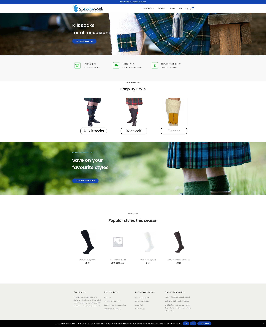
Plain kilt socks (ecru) (148, 260)
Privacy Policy (139, 305)
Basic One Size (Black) (118, 260)
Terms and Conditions (112, 309)
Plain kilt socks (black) (87, 260)
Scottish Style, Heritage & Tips (115, 305)
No (193, 323)
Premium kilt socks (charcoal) (179, 260)
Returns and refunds (142, 301)
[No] (263, 323)
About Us (107, 298)
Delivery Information (142, 298)
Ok (186, 323)
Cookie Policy (139, 309)
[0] (191, 8)
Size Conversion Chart (112, 301)
